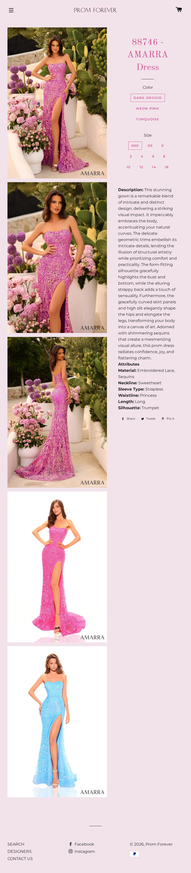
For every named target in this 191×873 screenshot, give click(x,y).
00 (150, 146)
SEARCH (15, 844)
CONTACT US (20, 858)
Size (148, 135)
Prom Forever (159, 844)
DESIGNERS (19, 851)
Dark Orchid (148, 98)
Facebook (84, 844)
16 (167, 167)
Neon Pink (147, 108)
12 (141, 167)
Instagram (84, 851)
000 (135, 146)
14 (154, 167)
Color (148, 87)
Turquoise (147, 119)
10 (129, 167)
